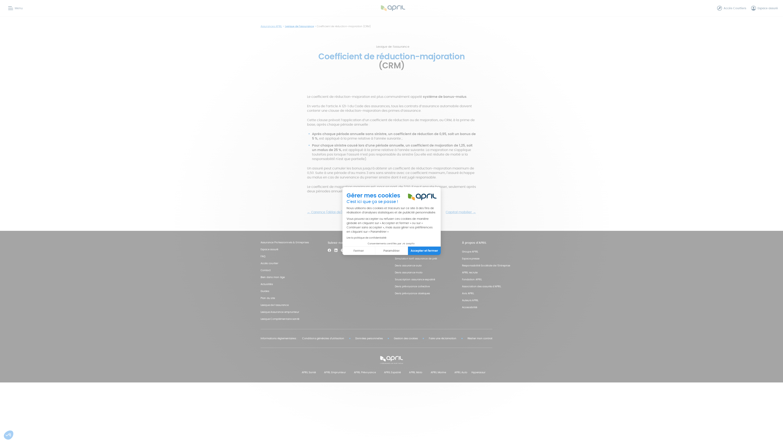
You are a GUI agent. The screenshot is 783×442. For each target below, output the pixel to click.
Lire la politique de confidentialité (366, 237)
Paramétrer (391, 251)
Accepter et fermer (424, 251)
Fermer (359, 251)
